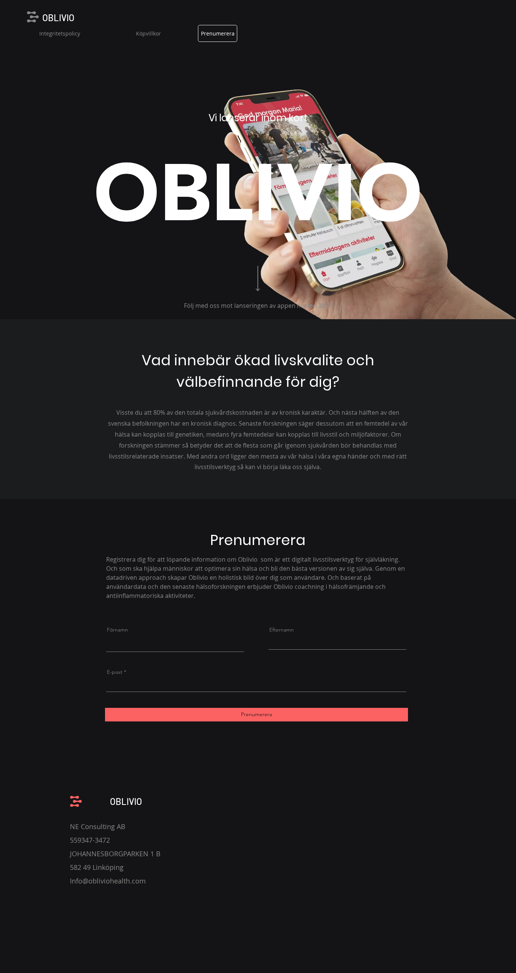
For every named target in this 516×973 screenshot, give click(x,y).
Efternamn (281, 629)
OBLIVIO (58, 17)
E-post (114, 672)
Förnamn (117, 629)
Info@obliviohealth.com (108, 880)
